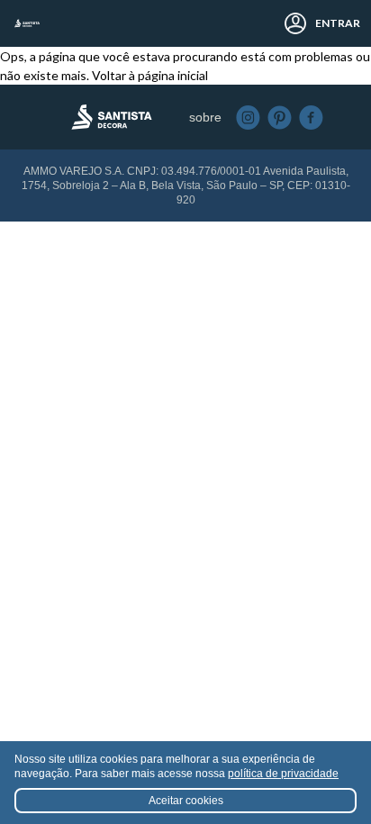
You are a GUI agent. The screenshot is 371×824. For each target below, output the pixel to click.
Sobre (205, 117)
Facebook (311, 117)
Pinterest (279, 117)
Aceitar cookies (186, 800)
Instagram (248, 117)
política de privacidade (283, 773)
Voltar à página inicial (150, 75)
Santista (27, 23)
